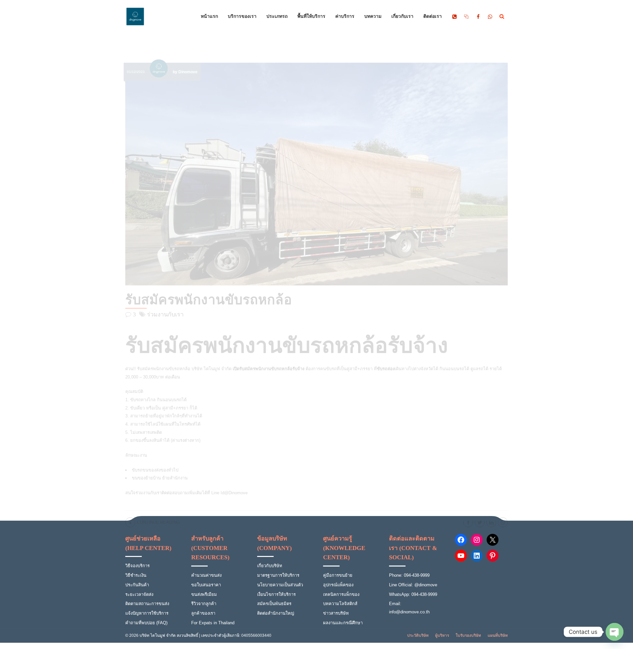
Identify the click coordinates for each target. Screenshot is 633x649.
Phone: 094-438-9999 (409, 575)
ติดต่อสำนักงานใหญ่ (275, 613)
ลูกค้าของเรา (203, 613)
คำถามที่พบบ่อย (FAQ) (146, 622)
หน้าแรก (209, 16)
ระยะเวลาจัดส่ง (139, 594)
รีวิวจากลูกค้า (203, 603)
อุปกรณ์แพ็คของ (338, 584)
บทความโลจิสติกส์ (340, 603)
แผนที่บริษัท (498, 635)
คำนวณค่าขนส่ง (206, 575)
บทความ (372, 16)
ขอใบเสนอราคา (206, 584)
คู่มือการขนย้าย (337, 575)
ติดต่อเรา (432, 16)
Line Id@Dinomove (229, 492)
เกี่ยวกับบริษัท (269, 565)
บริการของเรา (242, 16)
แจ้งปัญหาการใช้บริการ (146, 613)
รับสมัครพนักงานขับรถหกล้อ (208, 299)
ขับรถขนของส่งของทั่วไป (155, 470)
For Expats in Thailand (212, 622)
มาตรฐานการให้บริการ (278, 575)
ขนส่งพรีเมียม (204, 594)
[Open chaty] (614, 632)
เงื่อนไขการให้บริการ (276, 594)
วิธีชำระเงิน (135, 575)
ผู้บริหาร (442, 635)
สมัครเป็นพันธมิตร (274, 603)
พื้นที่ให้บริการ (311, 16)
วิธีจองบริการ (137, 565)
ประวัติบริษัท (418, 635)
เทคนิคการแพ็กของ (341, 594)
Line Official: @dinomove (413, 584)
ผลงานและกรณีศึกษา (343, 622)
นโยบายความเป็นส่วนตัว (280, 584)
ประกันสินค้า (137, 584)
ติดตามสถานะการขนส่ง (147, 603)
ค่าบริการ (344, 16)
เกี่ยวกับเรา (402, 16)
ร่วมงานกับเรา (165, 314)
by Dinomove (185, 72)
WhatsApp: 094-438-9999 (413, 594)
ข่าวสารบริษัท (336, 613)
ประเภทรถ (276, 16)
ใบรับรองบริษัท (468, 635)
